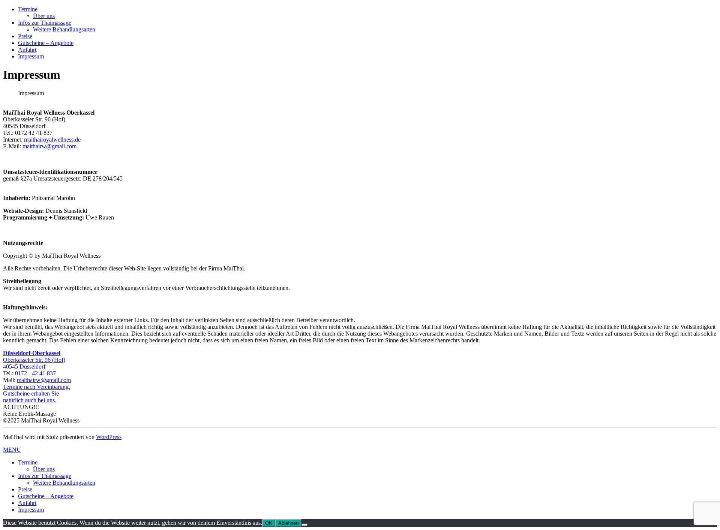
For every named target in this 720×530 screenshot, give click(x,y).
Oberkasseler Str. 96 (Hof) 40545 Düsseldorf (34, 360)
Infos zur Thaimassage (44, 22)
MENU (12, 449)
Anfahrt (27, 49)
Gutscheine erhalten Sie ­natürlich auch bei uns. (31, 396)
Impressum (31, 56)
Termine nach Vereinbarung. (36, 387)
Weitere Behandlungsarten (64, 29)
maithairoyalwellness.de (52, 139)
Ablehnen (288, 523)
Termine (28, 9)
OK (268, 523)
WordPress (109, 437)
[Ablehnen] (305, 525)
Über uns (44, 16)
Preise (25, 36)
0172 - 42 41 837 (35, 373)
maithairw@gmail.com (49, 146)
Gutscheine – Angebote (46, 43)
